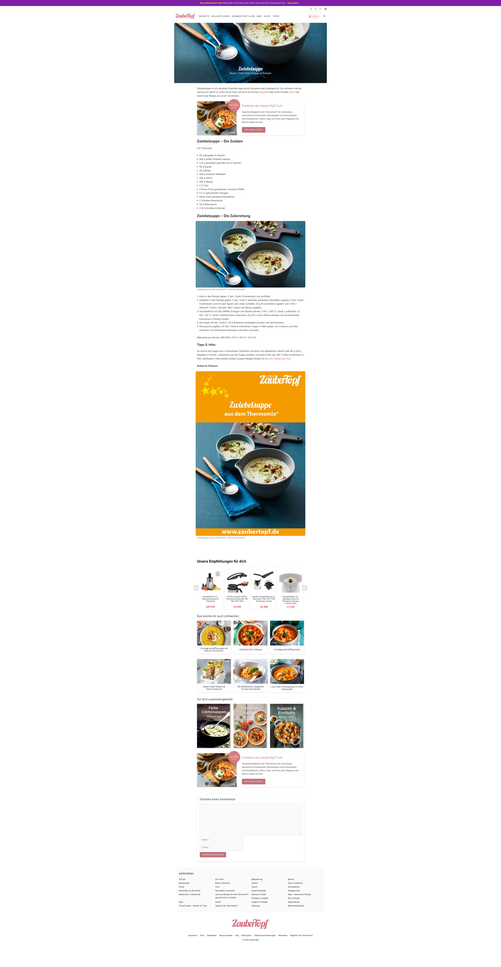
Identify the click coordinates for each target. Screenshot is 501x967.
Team (202, 935)
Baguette (263, 91)
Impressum (192, 935)
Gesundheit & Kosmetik (225, 890)
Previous (196, 589)
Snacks (218, 902)
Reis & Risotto (294, 898)
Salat (291, 91)
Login (315, 16)
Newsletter (283, 935)
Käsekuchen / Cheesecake (189, 894)
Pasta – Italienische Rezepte (299, 894)
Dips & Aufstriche (295, 883)
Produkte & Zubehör (260, 898)
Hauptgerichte (294, 890)
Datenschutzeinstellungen (265, 935)
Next (305, 589)
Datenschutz (246, 935)
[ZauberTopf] (185, 16)
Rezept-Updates (225, 935)
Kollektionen (220, 16)
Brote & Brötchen (222, 883)
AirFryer (182, 879)
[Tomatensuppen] (250, 726)
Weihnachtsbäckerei (296, 905)
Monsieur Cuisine (259, 894)
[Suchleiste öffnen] (324, 16)
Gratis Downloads (259, 890)
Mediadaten (212, 935)
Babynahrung (257, 879)
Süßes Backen (294, 902)
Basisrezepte (184, 883)
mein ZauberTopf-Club (279, 358)
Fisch (217, 887)
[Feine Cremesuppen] (214, 726)
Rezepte (204, 16)
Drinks (181, 887)
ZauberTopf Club (243, 16)
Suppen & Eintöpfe (261, 73)
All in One (219, 879)
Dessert (255, 883)
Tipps (275, 16)
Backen (291, 879)
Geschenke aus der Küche (189, 890)
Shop (267, 16)
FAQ (237, 935)
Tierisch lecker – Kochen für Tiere (193, 905)
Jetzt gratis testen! (254, 130)
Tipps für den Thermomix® (226, 905)
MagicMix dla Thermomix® (301, 935)
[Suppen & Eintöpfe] (287, 726)
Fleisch (254, 887)
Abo (259, 16)
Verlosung (256, 905)
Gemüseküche (294, 887)
